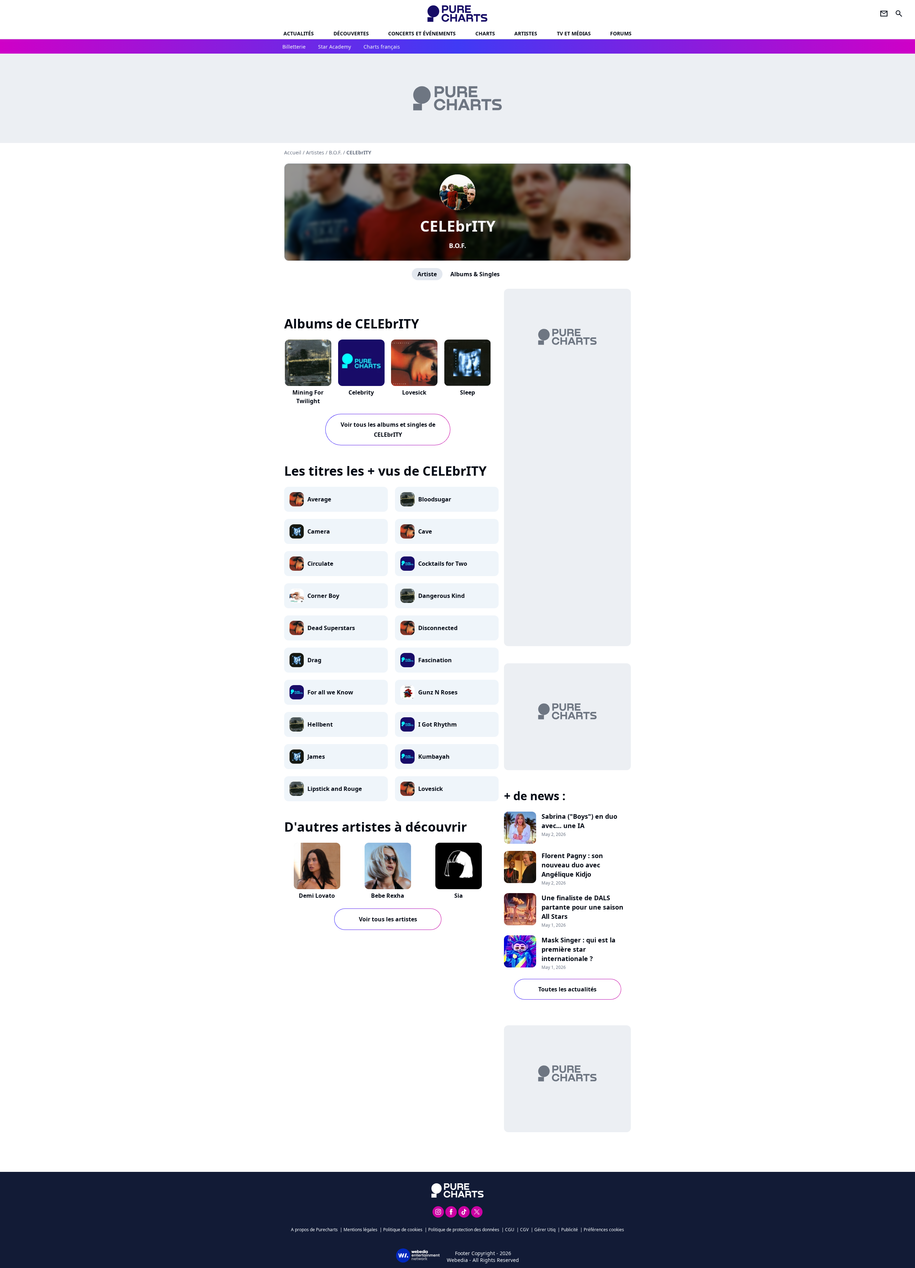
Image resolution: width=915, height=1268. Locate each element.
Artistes (315, 152)
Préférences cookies (604, 1230)
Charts (485, 33)
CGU (509, 1230)
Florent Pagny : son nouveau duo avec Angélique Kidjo (572, 864)
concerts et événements (422, 33)
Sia (458, 896)
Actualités (298, 33)
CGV (524, 1230)
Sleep (467, 392)
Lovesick (414, 392)
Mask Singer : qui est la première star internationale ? (578, 949)
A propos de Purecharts (314, 1230)
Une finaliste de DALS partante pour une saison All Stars (582, 907)
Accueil (292, 152)
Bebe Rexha (387, 896)
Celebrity (361, 392)
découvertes (351, 33)
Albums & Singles (475, 274)
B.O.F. (457, 245)
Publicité (569, 1230)
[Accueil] (457, 13)
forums (621, 33)
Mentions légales (360, 1230)
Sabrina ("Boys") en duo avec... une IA (579, 821)
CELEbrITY (457, 226)
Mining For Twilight (307, 396)
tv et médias (574, 33)
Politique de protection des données (463, 1230)
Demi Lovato (317, 896)
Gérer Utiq (544, 1230)
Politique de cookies (402, 1230)
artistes (525, 33)
